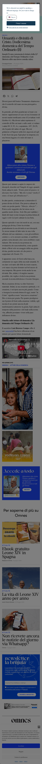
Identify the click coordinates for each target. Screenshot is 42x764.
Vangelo (4, 35)
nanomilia (10, 331)
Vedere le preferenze (21, 757)
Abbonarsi (21, 177)
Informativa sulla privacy (12, 689)
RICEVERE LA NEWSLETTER (27, 694)
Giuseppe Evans (7, 63)
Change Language (21, 23)
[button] (39, 727)
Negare (21, 751)
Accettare (21, 746)
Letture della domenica (19, 365)
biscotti (25, 689)
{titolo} (16, 761)
